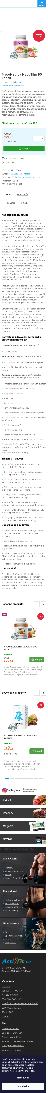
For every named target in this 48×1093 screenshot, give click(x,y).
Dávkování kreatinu (10, 1028)
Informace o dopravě (15, 158)
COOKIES (5, 1016)
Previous (37, 604)
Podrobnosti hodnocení (13, 85)
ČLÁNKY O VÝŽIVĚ (10, 995)
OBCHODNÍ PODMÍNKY (11, 999)
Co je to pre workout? (12, 1033)
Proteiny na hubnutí (14, 900)
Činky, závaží (10, 942)
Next (43, 604)
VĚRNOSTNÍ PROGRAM (12, 991)
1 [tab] (7, 778)
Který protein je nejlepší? (13, 1045)
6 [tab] (31, 778)
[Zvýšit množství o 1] (43, 138)
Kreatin (8, 874)
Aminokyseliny (11, 910)
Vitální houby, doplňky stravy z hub (28, 177)
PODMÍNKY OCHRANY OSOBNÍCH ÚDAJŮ (20, 1003)
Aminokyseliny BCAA (11, 1037)
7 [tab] (36, 778)
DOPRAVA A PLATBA (11, 1008)
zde (32, 1071)
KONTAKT (6, 986)
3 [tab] (17, 778)
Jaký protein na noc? (11, 1050)
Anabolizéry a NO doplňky (16, 878)
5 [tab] (26, 778)
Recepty (8, 813)
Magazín (8, 826)
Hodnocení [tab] (11, 203)
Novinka (8, 839)
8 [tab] (41, 778)
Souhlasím (23, 1086)
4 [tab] (21, 778)
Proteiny (9, 868)
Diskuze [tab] (25, 203)
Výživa (7, 800)
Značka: (20, 174)
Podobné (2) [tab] (23, 194)
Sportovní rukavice (13, 936)
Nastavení (23, 1077)
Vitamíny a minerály (14, 871)
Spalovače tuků (12, 903)
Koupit (25, 148)
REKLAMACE (7, 1012)
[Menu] (41, 3)
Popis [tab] (9, 194)
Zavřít (16, 168)
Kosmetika (10, 939)
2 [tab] (12, 778)
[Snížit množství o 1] (39, 138)
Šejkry (8, 932)
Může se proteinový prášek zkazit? (17, 1041)
